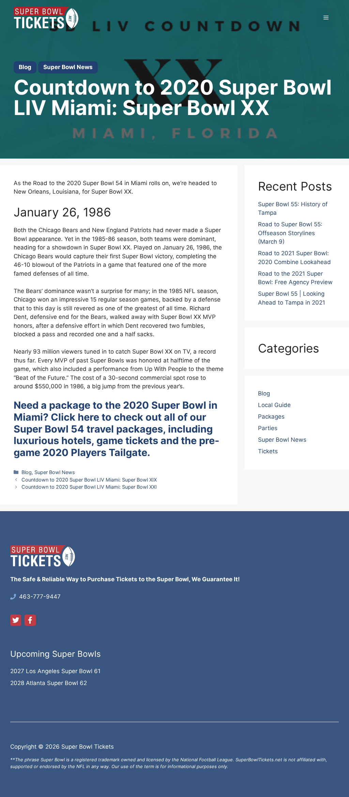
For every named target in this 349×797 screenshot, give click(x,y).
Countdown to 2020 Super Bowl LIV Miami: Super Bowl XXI (89, 487)
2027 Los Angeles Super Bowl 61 (55, 671)
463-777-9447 (40, 596)
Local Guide (274, 405)
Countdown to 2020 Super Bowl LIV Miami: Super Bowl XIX (89, 480)
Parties (267, 428)
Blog (26, 472)
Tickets (268, 451)
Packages (271, 416)
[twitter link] (15, 620)
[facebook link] (30, 620)
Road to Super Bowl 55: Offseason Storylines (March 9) (290, 233)
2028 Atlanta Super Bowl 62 (48, 683)
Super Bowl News (54, 472)
